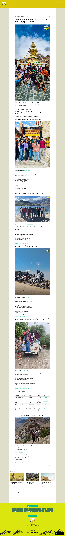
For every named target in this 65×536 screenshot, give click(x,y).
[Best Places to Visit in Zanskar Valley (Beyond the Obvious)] (48, 477)
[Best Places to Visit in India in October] (17, 477)
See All (54, 471)
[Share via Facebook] (15, 462)
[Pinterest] (31, 532)
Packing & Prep (28, 9)
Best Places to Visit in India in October (16, 483)
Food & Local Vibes (36, 9)
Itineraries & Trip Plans (19, 9)
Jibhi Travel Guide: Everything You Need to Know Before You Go (32, 483)
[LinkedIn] (35, 532)
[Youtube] (33, 532)
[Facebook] (29, 532)
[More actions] (49, 16)
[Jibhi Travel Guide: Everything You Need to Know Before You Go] (32, 477)
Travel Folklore (45, 9)
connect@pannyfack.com (32, 530)
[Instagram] (28, 532)
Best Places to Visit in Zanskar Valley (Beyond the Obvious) (48, 483)
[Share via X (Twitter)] (17, 462)
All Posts (11, 9)
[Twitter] (37, 532)
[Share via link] (22, 462)
